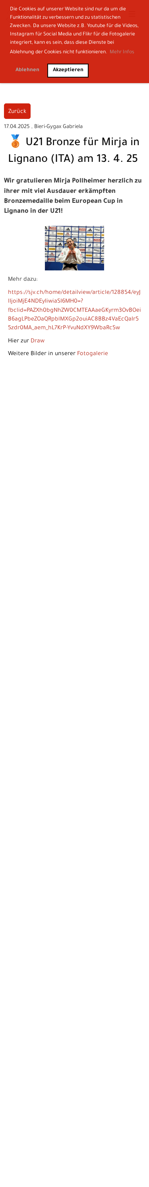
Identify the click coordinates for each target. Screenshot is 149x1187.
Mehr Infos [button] (122, 52)
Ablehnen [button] (27, 70)
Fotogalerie (92, 354)
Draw (38, 341)
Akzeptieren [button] (68, 70)
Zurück (17, 112)
